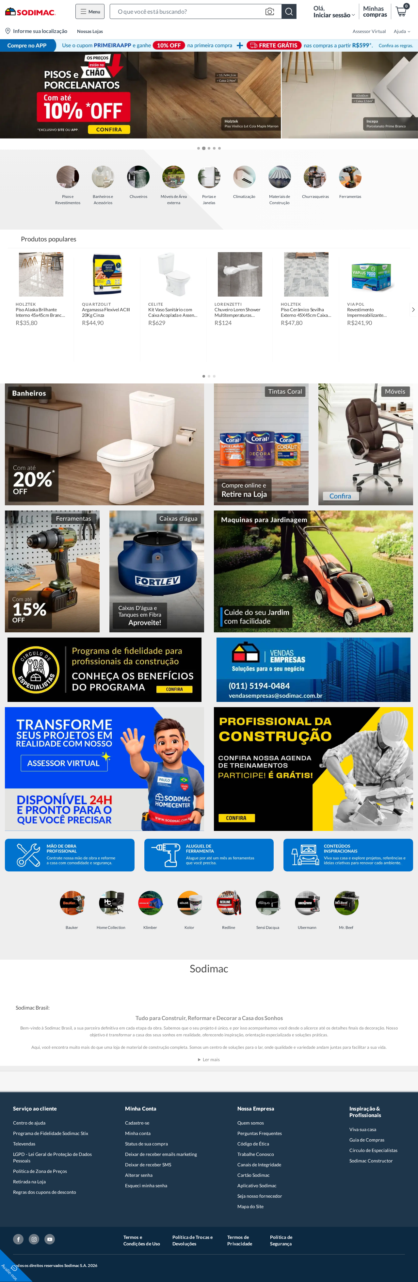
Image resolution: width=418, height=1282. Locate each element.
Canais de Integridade (259, 1164)
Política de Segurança (281, 1240)
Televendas (24, 1143)
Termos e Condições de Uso (141, 1240)
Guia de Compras (366, 1140)
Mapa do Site (250, 1206)
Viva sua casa (362, 1129)
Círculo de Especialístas (373, 1150)
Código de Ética (253, 1143)
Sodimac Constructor (371, 1160)
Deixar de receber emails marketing (161, 1154)
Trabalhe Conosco (255, 1154)
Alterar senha (139, 1175)
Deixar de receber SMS (148, 1164)
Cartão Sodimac (253, 1175)
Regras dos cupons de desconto (44, 1192)
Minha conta (138, 1133)
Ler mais (211, 1059)
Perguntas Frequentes (259, 1133)
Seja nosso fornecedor (259, 1196)
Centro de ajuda (29, 1123)
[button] (203, 11)
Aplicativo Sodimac (257, 1185)
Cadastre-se (137, 1123)
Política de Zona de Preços (40, 1171)
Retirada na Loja (29, 1181)
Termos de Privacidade (239, 1240)
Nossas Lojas (90, 31)
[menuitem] (398, 31)
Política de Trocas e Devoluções (192, 1240)
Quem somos (250, 1123)
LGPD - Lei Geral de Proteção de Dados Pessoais (52, 1157)
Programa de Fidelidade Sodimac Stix (50, 1133)
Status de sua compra (146, 1143)
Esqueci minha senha (146, 1185)
